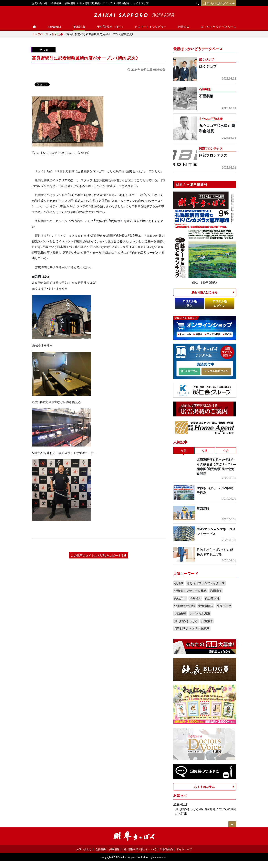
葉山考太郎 (212, 598)
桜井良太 (195, 598)
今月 (226, 450)
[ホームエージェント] (204, 427)
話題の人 (184, 27)
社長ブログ (224, 606)
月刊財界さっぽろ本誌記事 (192, 628)
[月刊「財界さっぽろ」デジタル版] (189, 371)
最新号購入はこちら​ (204, 292)
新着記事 (79, 27)
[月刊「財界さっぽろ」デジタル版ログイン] (216, 371)
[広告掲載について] (204, 408)
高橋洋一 (180, 598)
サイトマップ (141, 3)
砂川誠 (178, 583)
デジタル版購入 (189, 303)
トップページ (40, 34)
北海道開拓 (205, 606)
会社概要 (56, 3)
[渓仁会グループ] (204, 390)
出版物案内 (123, 3)
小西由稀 (180, 613)
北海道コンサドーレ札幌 (190, 591)
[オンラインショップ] (204, 327)
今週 (205, 450)
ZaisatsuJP (55, 27)
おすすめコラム (204, 786)
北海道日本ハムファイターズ (206, 583)
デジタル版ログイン (218, 3)
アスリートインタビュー (150, 27)
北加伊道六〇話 (184, 606)
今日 (183, 450)
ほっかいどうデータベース (218, 27)
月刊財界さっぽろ (186, 621)
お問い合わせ (39, 3)
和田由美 (216, 591)
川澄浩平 (207, 621)
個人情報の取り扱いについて (96, 3)
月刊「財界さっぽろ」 (109, 27)
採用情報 (70, 3)
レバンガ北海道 (200, 613)
